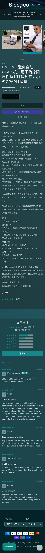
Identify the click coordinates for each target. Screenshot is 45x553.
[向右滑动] (28, 59)
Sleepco (14, 543)
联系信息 (36, 546)
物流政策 (28, 546)
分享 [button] (6, 293)
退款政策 (36, 543)
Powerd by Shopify (24, 543)
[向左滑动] (17, 59)
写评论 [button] (22, 353)
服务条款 (19, 546)
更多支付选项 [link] (22, 117)
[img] (8, 369)
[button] (5, 5)
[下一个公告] (40, 14)
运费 (18, 91)
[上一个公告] (4, 14)
